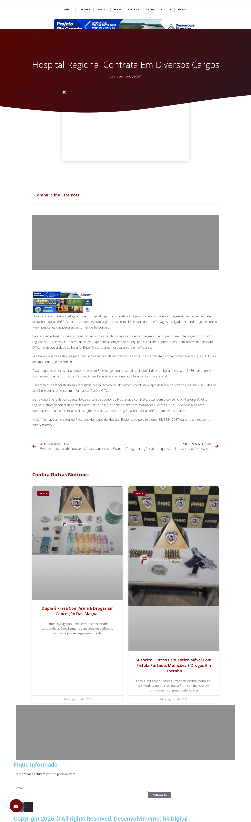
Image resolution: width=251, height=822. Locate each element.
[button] (16, 805)
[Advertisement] (125, 242)
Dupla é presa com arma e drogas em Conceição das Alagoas (78, 611)
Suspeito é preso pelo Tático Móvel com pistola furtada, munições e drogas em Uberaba (173, 665)
